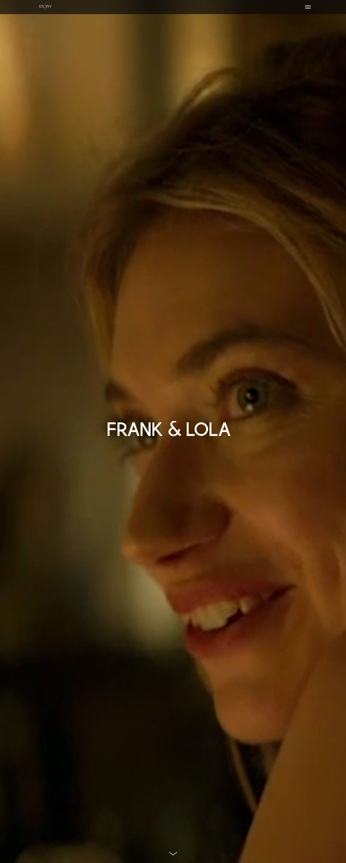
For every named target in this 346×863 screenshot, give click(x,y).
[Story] (45, 7)
